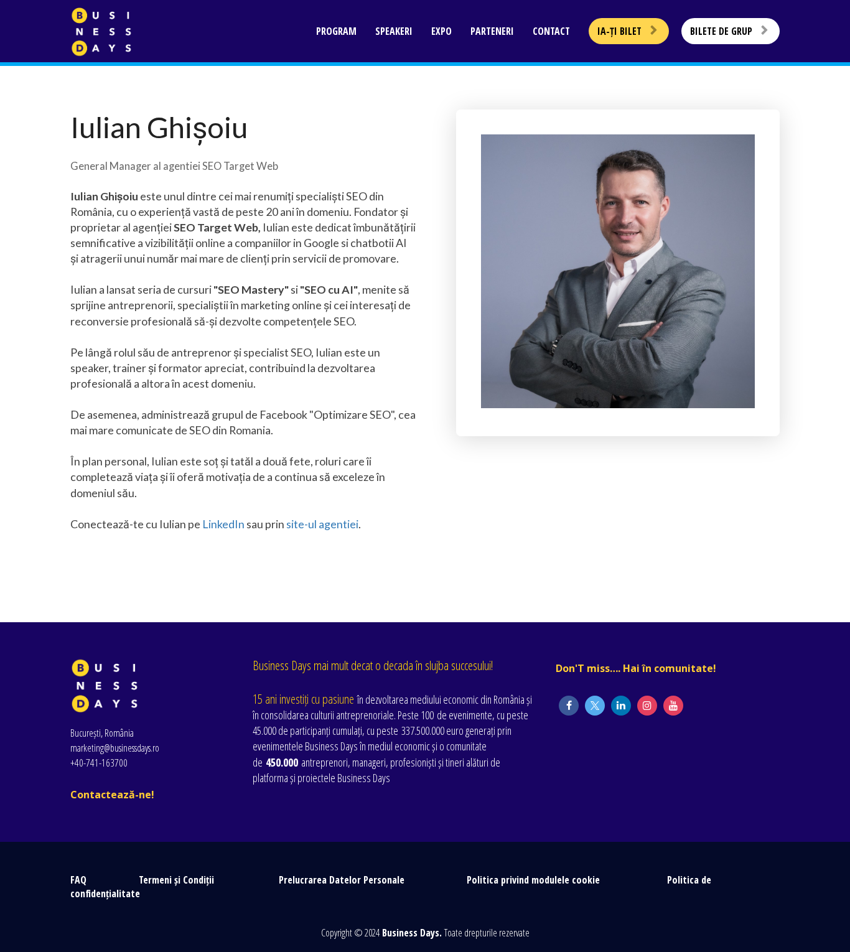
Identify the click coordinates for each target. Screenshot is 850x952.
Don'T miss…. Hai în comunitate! (637, 669)
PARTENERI (492, 31)
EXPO (441, 31)
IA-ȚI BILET (619, 31)
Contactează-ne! (112, 795)
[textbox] (243, 127)
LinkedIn (222, 524)
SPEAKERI (394, 31)
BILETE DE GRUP (721, 31)
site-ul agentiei (322, 524)
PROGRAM (336, 31)
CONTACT (551, 31)
